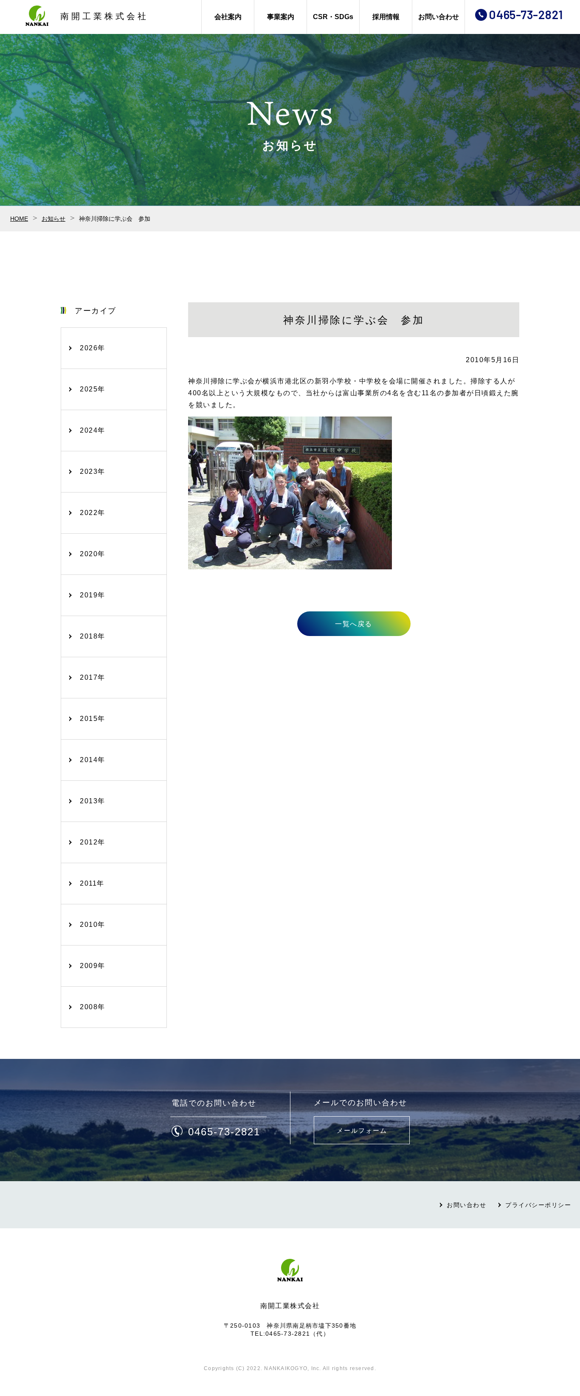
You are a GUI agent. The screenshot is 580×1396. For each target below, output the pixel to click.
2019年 (92, 595)
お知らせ (53, 218)
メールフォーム (362, 1130)
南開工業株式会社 (104, 16)
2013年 (92, 801)
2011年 (92, 883)
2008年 (92, 1006)
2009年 (92, 965)
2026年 (92, 348)
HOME (19, 218)
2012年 (92, 842)
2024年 (92, 430)
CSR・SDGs (333, 16)
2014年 (92, 759)
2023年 (92, 471)
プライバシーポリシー (538, 1205)
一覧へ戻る (353, 624)
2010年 (92, 924)
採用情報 (386, 16)
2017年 (92, 677)
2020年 (92, 553)
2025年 (92, 389)
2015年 (92, 718)
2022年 (92, 512)
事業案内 (280, 16)
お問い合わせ (438, 16)
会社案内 (228, 16)
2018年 (92, 636)
